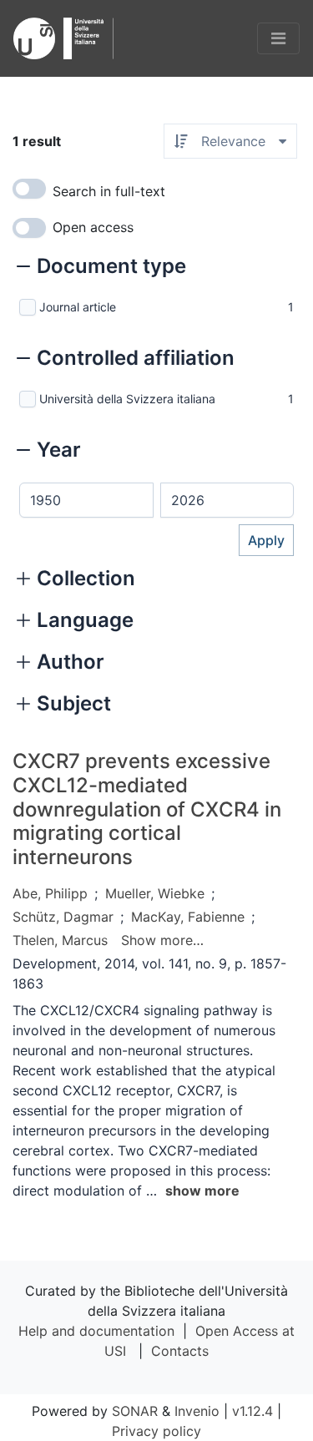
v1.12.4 (252, 1411)
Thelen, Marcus (60, 940)
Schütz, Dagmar (63, 916)
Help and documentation (96, 1330)
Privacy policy (156, 1431)
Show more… (162, 940)
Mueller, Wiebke (154, 893)
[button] (101, 268)
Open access (93, 227)
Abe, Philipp (50, 893)
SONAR (135, 1411)
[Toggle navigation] (278, 38)
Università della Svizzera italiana (127, 399)
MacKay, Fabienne (188, 916)
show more (202, 1190)
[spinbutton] (86, 500)
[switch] (29, 189)
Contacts (180, 1350)
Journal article (77, 307)
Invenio (197, 1411)
